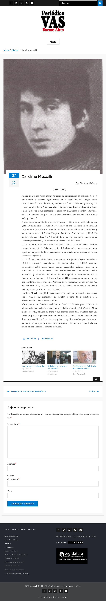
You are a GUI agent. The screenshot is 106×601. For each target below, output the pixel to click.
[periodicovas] (21, 3)
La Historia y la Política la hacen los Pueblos (84, 367)
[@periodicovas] (11, 3)
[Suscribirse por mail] (32, 3)
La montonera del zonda (33, 366)
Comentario (13, 423)
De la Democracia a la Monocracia (57, 367)
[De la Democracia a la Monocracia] (59, 357)
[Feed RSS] (27, 3)
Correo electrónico (13, 477)
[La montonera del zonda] (33, 357)
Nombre (11, 463)
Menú (53, 41)
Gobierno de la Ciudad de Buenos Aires (76, 536)
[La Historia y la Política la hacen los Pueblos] (85, 357)
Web (9, 490)
